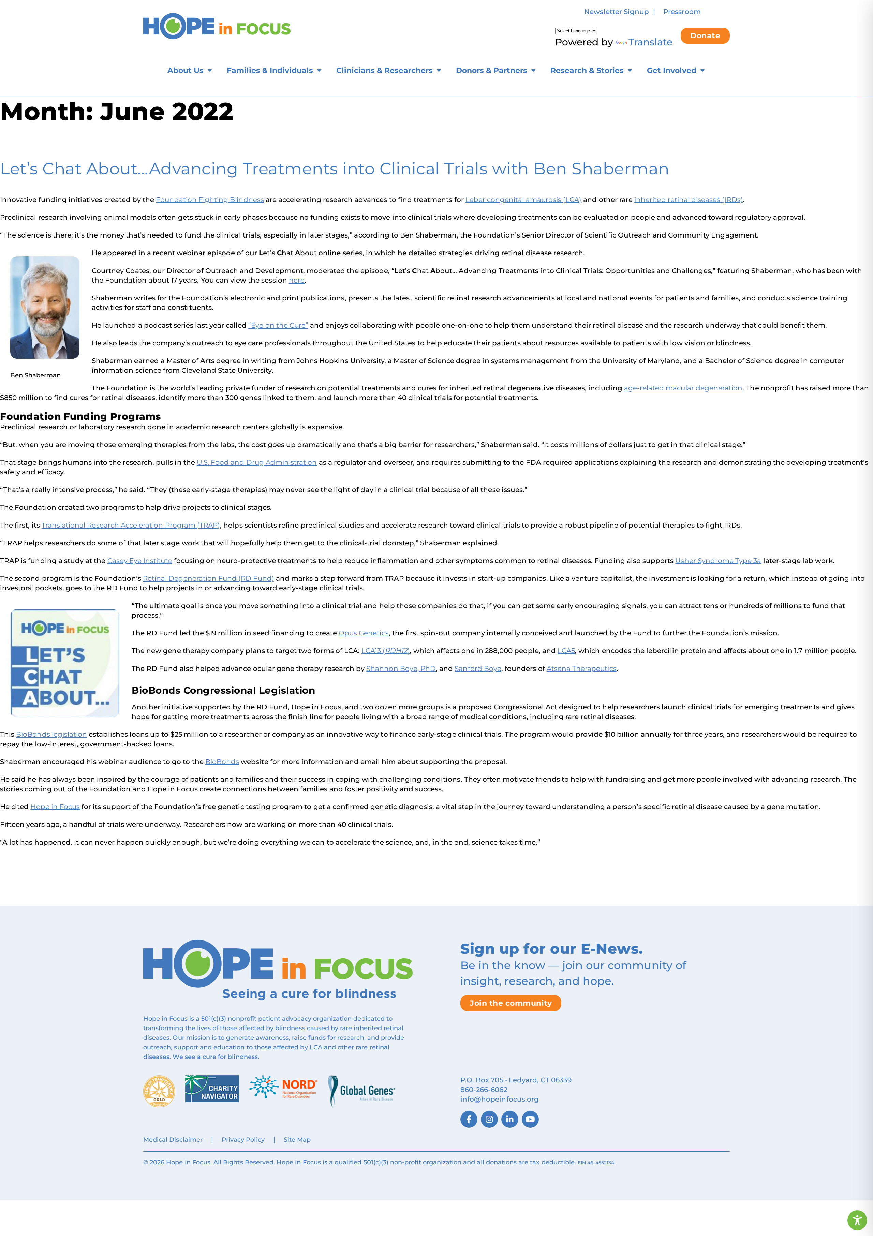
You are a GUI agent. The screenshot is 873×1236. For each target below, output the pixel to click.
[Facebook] (468, 1119)
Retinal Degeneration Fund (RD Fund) (208, 578)
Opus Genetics (364, 633)
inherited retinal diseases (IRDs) (688, 200)
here (297, 280)
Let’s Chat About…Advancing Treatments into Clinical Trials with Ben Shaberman (334, 168)
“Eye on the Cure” (278, 325)
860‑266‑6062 (483, 1090)
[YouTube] (530, 1119)
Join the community (511, 1003)
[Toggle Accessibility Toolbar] (857, 1220)
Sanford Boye (478, 668)
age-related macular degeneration (683, 388)
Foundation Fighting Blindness (210, 200)
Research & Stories (587, 70)
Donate (705, 35)
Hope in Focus (55, 807)
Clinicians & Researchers (384, 70)
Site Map (297, 1140)
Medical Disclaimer (173, 1140)
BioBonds (222, 762)
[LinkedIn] (509, 1119)
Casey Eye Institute (139, 561)
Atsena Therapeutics (582, 668)
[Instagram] (489, 1119)
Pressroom (681, 12)
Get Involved (671, 70)
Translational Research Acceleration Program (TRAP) (131, 525)
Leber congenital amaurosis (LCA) (523, 200)
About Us (185, 70)
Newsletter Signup (616, 12)
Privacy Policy (243, 1140)
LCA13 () (385, 651)
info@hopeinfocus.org (499, 1099)
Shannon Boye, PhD (401, 668)
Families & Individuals (270, 70)
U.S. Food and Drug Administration (257, 462)
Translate (650, 42)
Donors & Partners (491, 70)
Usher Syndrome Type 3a (718, 561)
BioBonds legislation (51, 734)
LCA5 (566, 651)
